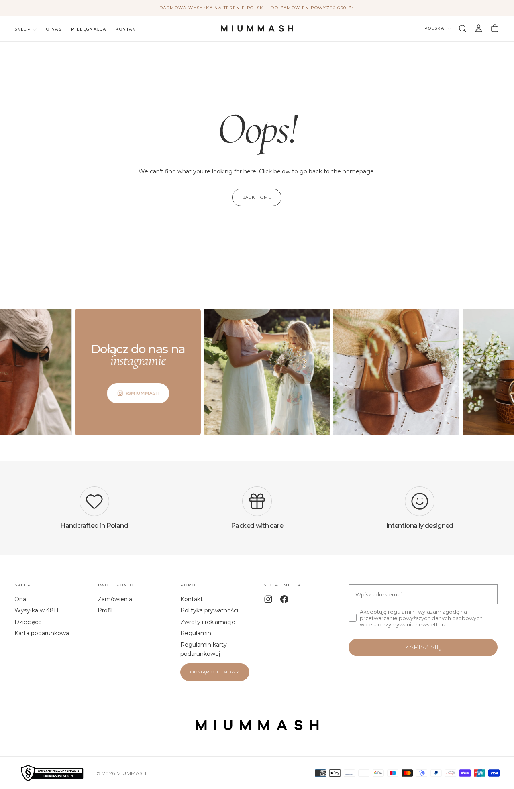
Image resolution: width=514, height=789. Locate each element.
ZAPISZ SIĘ (423, 647)
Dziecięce (28, 622)
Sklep (22, 29)
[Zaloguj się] (478, 28)
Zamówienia (115, 599)
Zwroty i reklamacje (207, 622)
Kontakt (127, 29)
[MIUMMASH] (257, 725)
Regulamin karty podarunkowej (203, 649)
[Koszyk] (495, 28)
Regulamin (195, 633)
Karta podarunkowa (41, 633)
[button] (462, 28)
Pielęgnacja (88, 29)
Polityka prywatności (209, 610)
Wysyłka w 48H (36, 610)
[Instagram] (268, 599)
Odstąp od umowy (214, 672)
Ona (20, 599)
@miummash (130, 393)
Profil (105, 610)
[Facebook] (284, 599)
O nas (53, 29)
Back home (256, 197)
